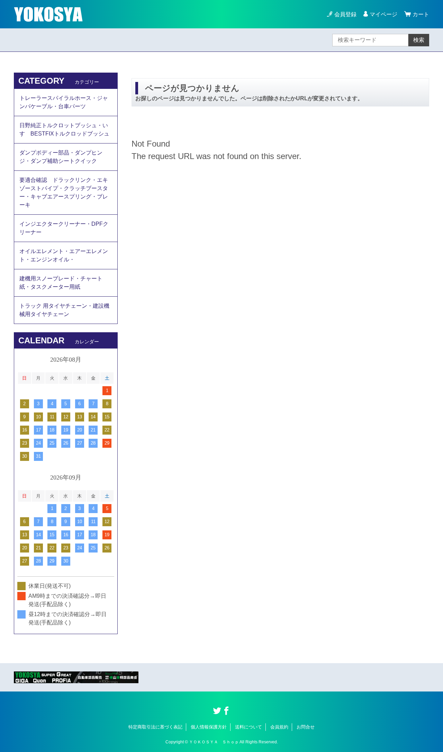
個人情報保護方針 (209, 727)
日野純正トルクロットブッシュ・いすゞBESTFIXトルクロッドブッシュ (64, 129)
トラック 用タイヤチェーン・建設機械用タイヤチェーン (64, 310)
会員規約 (279, 727)
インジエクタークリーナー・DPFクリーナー (63, 228)
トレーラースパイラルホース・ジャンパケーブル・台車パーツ (63, 102)
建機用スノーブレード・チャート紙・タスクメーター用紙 (60, 283)
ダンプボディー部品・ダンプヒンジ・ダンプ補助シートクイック (60, 157)
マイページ (383, 14)
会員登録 (345, 14)
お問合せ (306, 727)
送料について (248, 727)
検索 (418, 40)
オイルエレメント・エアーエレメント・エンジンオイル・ (63, 255)
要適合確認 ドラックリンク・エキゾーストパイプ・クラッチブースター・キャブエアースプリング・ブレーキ (63, 192)
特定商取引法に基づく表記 (155, 727)
